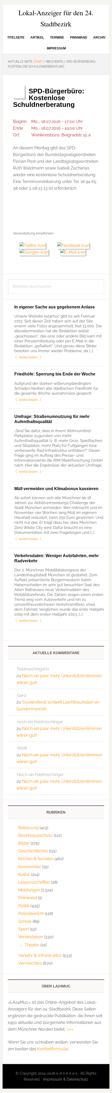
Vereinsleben (30, 936)
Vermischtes (30, 963)
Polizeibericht (31, 913)
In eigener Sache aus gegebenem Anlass (54, 307)
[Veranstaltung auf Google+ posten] (37, 252)
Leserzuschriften (34, 882)
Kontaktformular (52, 1048)
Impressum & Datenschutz (65, 1079)
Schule (25, 921)
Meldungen (29, 890)
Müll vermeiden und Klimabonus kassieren (56, 488)
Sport (23, 929)
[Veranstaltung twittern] (35, 245)
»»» (69, 1029)
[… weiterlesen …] (28, 357)
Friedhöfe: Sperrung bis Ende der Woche (54, 374)
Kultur (24, 874)
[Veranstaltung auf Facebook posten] (75, 245)
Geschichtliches (33, 850)
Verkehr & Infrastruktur (40, 955)
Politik (23, 905)
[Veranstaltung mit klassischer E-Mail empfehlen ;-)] (73, 251)
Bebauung (28, 827)
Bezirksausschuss (35, 835)
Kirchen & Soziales (35, 858)
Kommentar (29, 866)
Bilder (23, 843)
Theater (31, 944)
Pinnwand (27, 897)
